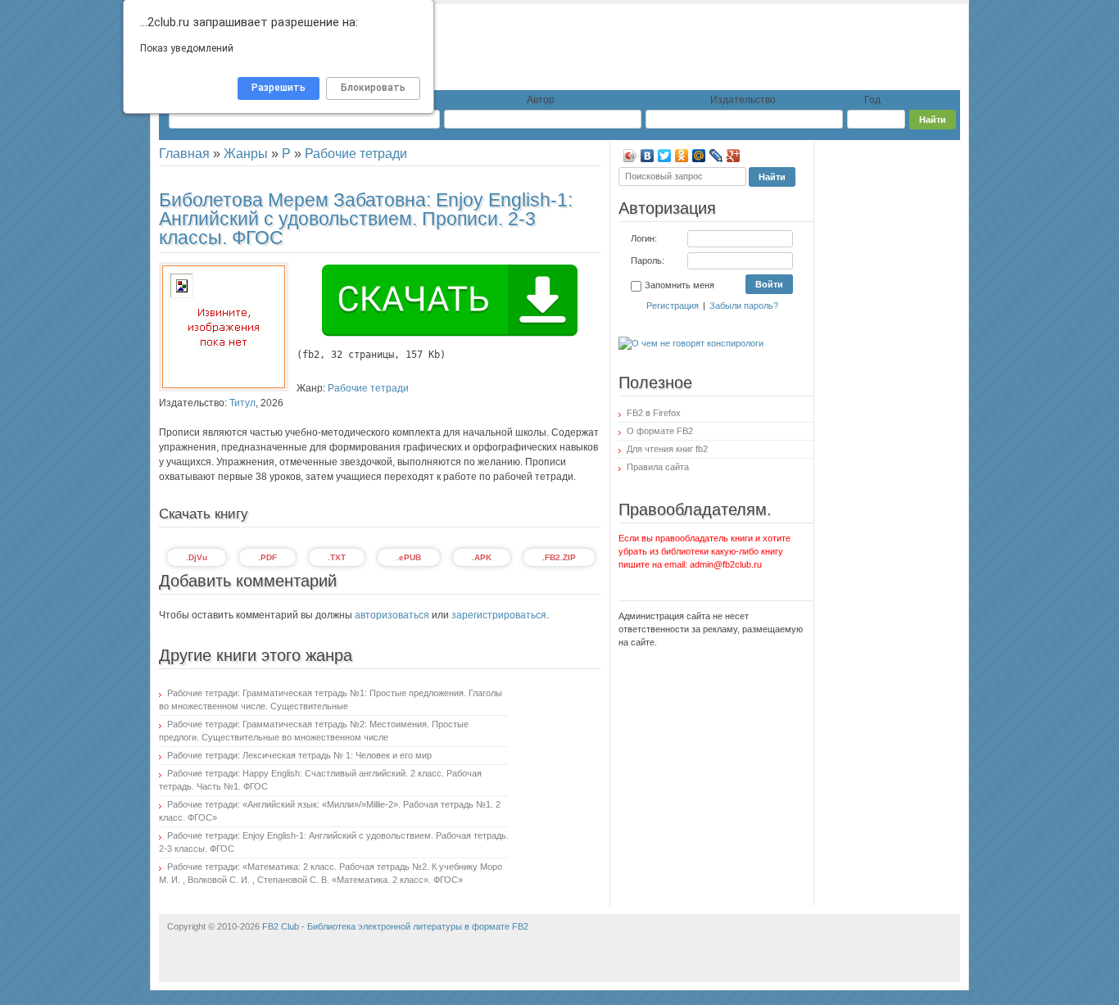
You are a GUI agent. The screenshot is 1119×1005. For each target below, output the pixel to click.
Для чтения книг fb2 (667, 449)
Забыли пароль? (743, 305)
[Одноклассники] (682, 155)
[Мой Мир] (699, 155)
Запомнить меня (679, 285)
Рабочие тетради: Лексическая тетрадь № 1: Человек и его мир (299, 755)
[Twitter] (664, 155)
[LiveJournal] (716, 155)
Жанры (246, 154)
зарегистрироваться (498, 615)
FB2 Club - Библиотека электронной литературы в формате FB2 (395, 926)
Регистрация (672, 305)
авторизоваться (392, 615)
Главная (184, 154)
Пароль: (647, 260)
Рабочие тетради (356, 154)
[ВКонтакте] (647, 155)
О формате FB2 (660, 431)
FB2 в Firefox (654, 413)
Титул (242, 403)
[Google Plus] (733, 155)
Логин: (644, 238)
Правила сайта (658, 467)
